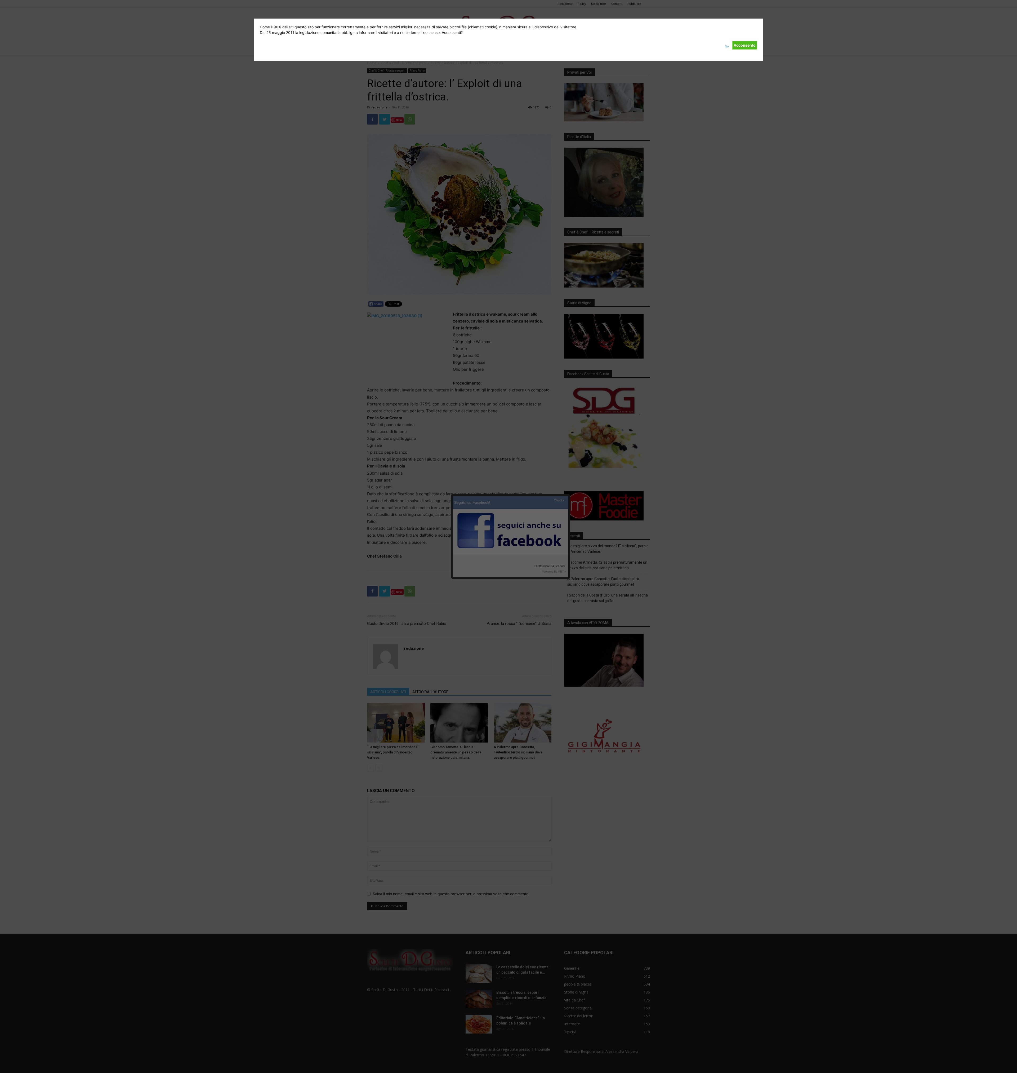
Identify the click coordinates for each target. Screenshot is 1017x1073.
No (727, 46)
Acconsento (745, 45)
